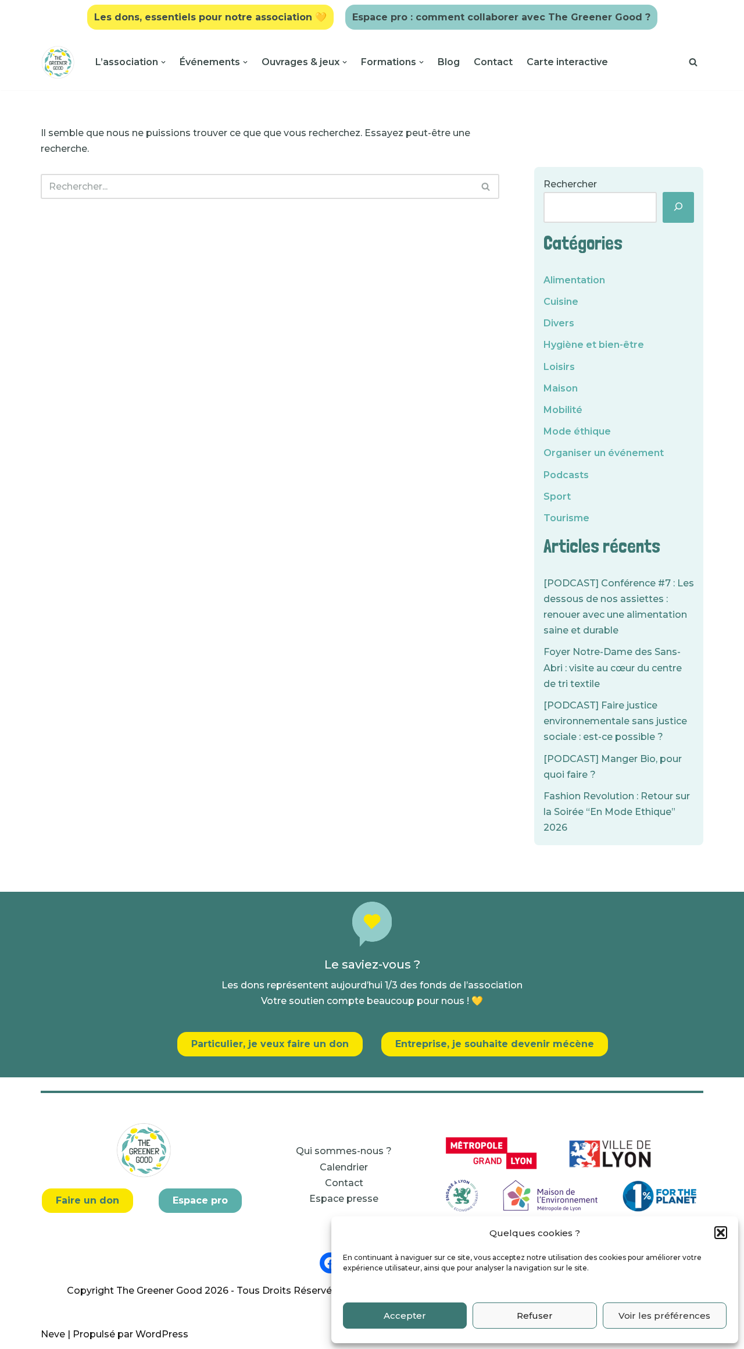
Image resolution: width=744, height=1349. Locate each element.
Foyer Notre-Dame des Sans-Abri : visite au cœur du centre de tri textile (612, 667)
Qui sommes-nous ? (344, 1150)
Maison (560, 388)
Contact (493, 61)
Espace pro (200, 1200)
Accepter (405, 1315)
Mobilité (562, 409)
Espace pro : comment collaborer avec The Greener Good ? (501, 17)
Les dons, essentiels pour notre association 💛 (210, 17)
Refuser (535, 1315)
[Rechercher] (693, 62)
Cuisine (560, 301)
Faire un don (87, 1200)
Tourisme (566, 518)
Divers (558, 323)
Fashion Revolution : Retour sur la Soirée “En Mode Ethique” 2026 (616, 812)
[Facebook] (330, 1262)
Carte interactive (567, 61)
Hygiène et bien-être (593, 344)
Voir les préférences (664, 1315)
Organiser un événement (603, 452)
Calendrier (344, 1167)
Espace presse (343, 1198)
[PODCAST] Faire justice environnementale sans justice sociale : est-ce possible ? (615, 721)
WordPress (161, 1334)
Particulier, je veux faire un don (270, 1043)
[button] (721, 1232)
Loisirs (559, 366)
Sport (557, 496)
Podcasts (566, 474)
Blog (449, 61)
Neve (53, 1334)
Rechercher (570, 184)
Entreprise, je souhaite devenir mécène (494, 1043)
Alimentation (574, 280)
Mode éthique (577, 431)
